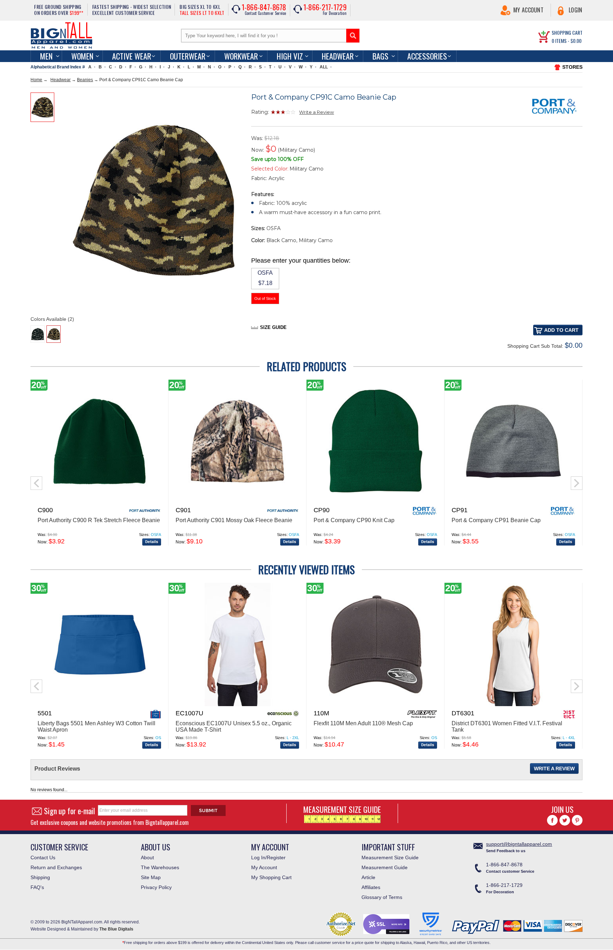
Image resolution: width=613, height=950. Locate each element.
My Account (528, 10)
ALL (324, 67)
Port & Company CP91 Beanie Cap (496, 520)
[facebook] (552, 820)
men (46, 56)
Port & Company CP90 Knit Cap (354, 520)
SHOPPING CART (567, 32)
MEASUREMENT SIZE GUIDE (342, 809)
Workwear (241, 56)
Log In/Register (268, 857)
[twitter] (564, 820)
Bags (380, 56)
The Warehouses (160, 867)
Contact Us (43, 857)
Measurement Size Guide (390, 857)
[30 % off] (99, 704)
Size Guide (273, 327)
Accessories (427, 56)
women (82, 56)
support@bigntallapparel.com (519, 844)
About (147, 857)
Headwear (338, 56)
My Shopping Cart (271, 877)
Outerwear (187, 56)
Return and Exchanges (56, 867)
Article (368, 877)
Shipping (40, 877)
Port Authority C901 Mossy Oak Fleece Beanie (234, 520)
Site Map (151, 877)
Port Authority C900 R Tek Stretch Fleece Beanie (99, 520)
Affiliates (370, 887)
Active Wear (131, 56)
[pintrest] (577, 820)
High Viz (290, 56)
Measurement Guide (384, 867)
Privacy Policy (156, 887)
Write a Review (316, 112)
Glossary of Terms (381, 897)
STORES (572, 67)
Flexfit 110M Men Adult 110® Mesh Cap (363, 723)
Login (575, 10)
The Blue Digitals (116, 929)
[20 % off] (99, 501)
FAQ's (37, 887)
